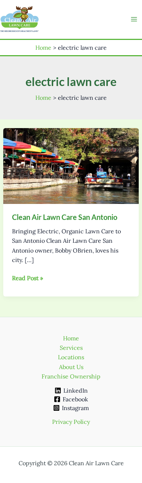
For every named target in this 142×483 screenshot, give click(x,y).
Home (71, 338)
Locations (71, 357)
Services (71, 347)
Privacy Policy (71, 421)
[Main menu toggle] (134, 19)
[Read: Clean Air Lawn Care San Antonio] (71, 165)
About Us (71, 367)
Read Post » (27, 278)
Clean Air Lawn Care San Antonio (64, 217)
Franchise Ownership (71, 376)
